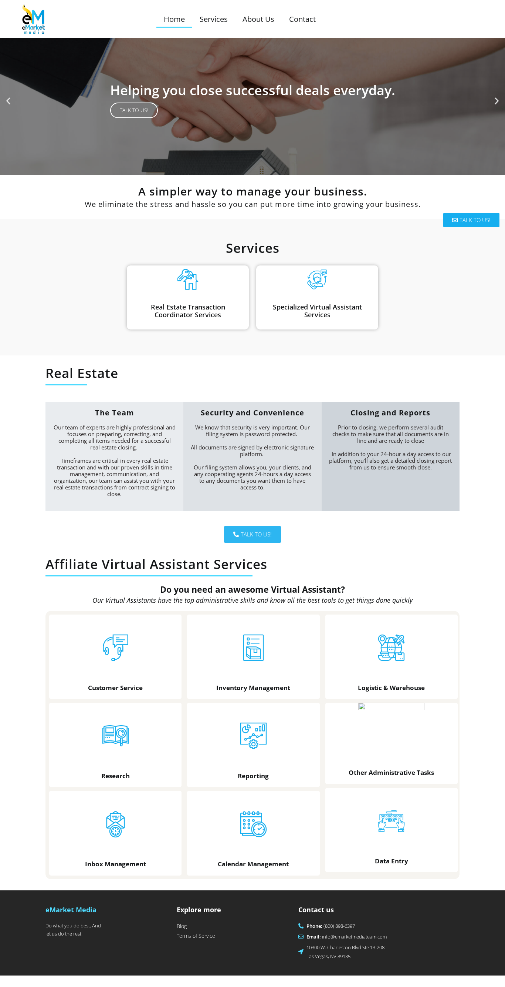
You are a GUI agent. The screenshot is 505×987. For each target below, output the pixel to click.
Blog (182, 926)
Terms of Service (196, 935)
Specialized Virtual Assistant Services (317, 310)
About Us (258, 19)
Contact (302, 19)
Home (174, 19)
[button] (8, 101)
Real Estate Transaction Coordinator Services (188, 310)
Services (214, 19)
